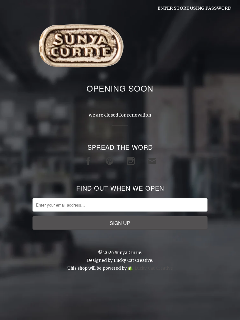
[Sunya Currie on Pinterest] (109, 161)
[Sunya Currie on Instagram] (131, 161)
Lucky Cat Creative (133, 260)
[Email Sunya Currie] (152, 161)
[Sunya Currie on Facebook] (88, 161)
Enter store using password (194, 8)
